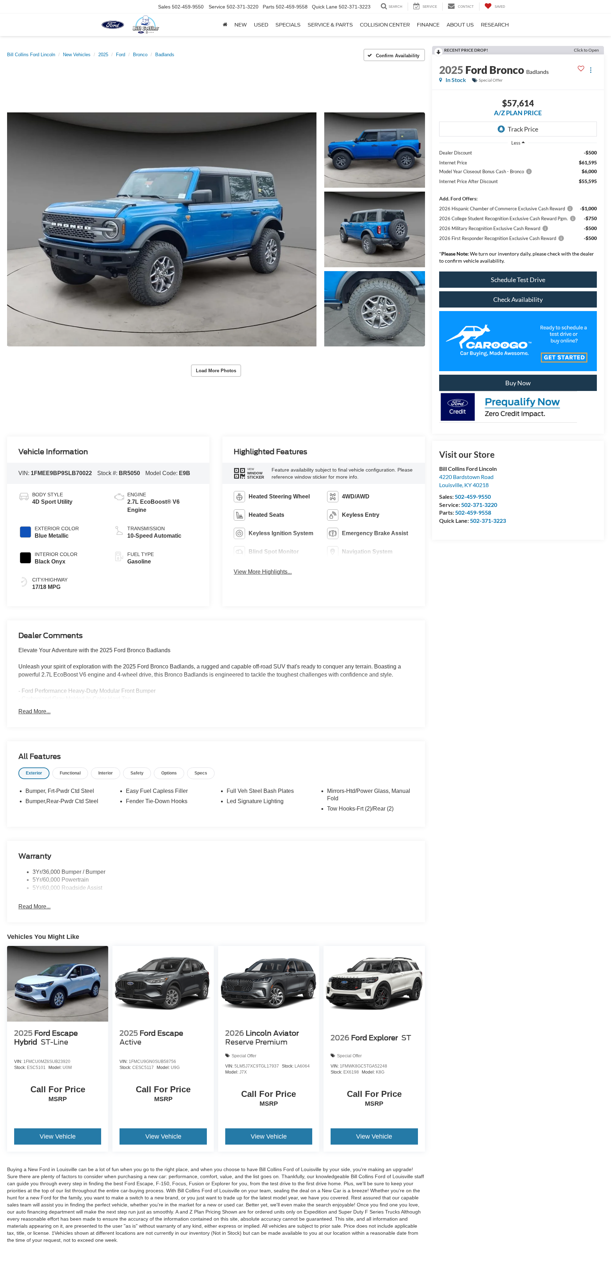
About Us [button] (460, 25)
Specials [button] (288, 25)
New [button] (240, 25)
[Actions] (590, 70)
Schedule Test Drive (518, 279)
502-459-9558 (473, 512)
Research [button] (495, 25)
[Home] (225, 24)
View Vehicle (58, 1136)
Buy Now (518, 383)
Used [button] (261, 25)
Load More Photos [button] (216, 370)
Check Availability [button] (518, 299)
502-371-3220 (479, 504)
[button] (161, 229)
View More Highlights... (263, 572)
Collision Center (385, 25)
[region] (518, 208)
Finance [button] (428, 25)
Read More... (34, 711)
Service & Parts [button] (330, 25)
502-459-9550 (473, 496)
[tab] (34, 773)
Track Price (523, 129)
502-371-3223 (488, 520)
